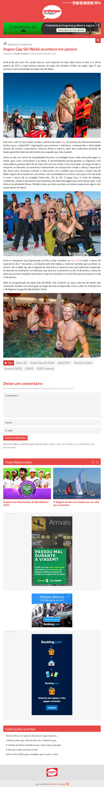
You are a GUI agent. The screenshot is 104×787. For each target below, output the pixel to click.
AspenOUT (64, 363)
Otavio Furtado (20, 53)
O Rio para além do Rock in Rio (22, 749)
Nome (9, 422)
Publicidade (9, 514)
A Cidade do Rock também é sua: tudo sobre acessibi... (34, 745)
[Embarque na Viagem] (52, 17)
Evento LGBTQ (13, 368)
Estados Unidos (83, 363)
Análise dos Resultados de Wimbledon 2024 (26, 503)
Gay (63, 142)
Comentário (12, 395)
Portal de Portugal (57, 784)
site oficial (76, 260)
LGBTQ (29, 368)
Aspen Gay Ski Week (42, 363)
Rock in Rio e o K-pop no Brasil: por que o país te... (32, 735)
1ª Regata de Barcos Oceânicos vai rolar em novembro (76, 503)
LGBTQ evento (45, 368)
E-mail (9, 430)
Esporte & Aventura (20, 44)
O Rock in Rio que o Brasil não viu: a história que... (32, 740)
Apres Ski (21, 363)
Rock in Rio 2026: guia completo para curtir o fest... (32, 754)
